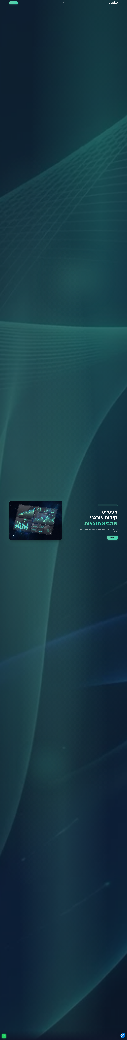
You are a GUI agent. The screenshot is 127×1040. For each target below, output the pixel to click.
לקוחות (62, 3)
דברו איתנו (13, 3)
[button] (122, 1035)
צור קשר (44, 3)
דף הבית (82, 3)
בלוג (50, 3)
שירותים (70, 3)
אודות (76, 3)
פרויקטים (56, 3)
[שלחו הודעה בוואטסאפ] (4, 1036)
